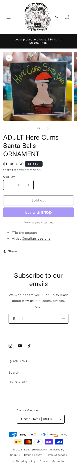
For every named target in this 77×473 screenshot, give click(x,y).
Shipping (8, 169)
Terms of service (56, 454)
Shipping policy (26, 461)
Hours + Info (18, 382)
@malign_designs (36, 238)
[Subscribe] (63, 319)
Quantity (9, 176)
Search (14, 372)
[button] (8, 16)
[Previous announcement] (8, 41)
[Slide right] (48, 128)
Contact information (52, 461)
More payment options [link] (38, 222)
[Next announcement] (69, 41)
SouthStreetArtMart (36, 449)
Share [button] (12, 251)
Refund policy (33, 454)
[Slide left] (29, 128)
